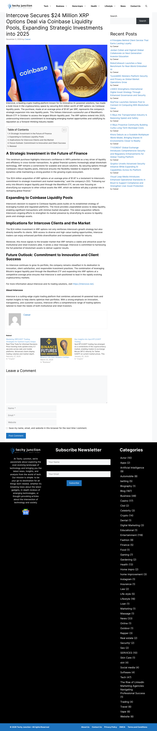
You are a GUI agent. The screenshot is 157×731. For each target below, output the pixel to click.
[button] (146, 6)
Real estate (126, 638)
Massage (125, 613)
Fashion (124, 540)
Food (123, 549)
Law (122, 589)
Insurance (126, 584)
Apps (123, 462)
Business (60, 6)
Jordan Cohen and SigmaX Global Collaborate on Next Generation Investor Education (127, 53)
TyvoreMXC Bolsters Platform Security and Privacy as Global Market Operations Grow (129, 79)
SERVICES (126, 652)
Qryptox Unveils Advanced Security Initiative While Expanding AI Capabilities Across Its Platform (127, 166)
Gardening (126, 559)
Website (125, 716)
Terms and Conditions (137, 727)
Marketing (126, 608)
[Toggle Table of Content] (63, 130)
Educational (127, 530)
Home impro (77, 6)
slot (122, 662)
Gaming (124, 554)
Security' (125, 643)
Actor (123, 457)
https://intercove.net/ (83, 284)
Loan (123, 603)
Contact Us (135, 6)
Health (94, 6)
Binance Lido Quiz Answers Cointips (54, 357)
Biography (126, 486)
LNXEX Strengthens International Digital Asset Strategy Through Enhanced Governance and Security (128, 92)
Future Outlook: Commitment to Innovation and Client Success (38, 143)
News (123, 6)
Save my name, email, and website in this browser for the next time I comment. (48, 428)
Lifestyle (109, 6)
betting (124, 481)
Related (13, 146)
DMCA (122, 727)
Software (125, 672)
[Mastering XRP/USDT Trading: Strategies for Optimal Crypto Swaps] (23, 349)
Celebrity (125, 510)
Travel (123, 706)
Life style (125, 593)
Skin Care (126, 657)
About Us (85, 727)
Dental (124, 520)
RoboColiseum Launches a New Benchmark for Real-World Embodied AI (128, 66)
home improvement (131, 574)
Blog (122, 490)
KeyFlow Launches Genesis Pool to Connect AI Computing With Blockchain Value (129, 105)
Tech (46, 6)
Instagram (126, 579)
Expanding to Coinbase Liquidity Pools (26, 137)
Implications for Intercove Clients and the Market (32, 140)
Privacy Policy (110, 727)
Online (124, 623)
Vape (123, 711)
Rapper (124, 633)
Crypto (124, 515)
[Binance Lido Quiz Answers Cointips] (56, 347)
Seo (122, 647)
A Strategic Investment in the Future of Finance (30, 133)
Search (113, 16)
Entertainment (128, 535)
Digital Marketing (130, 525)
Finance (125, 544)
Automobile (127, 476)
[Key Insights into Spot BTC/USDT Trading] (91, 349)
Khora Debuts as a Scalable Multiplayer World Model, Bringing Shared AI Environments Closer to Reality (129, 137)
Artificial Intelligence (132, 467)
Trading (124, 701)
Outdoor (125, 628)
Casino (124, 500)
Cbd (122, 505)
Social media (127, 667)
